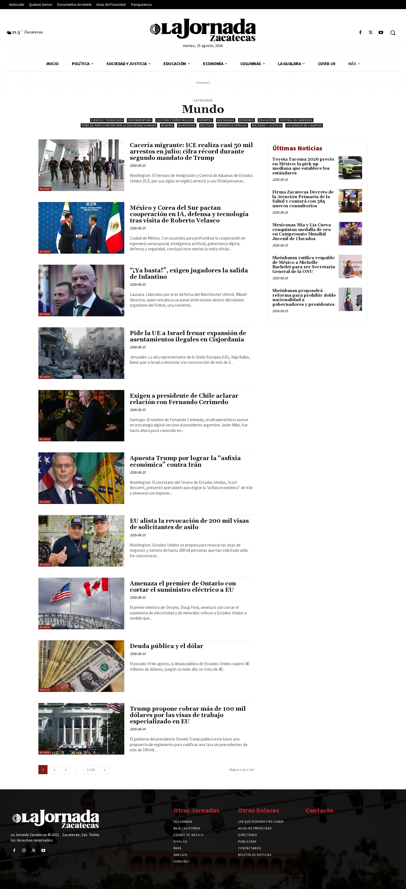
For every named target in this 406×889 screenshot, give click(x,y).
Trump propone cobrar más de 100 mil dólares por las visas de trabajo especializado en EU (188, 715)
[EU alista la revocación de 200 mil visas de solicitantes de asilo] (81, 541)
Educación (267, 120)
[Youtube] (381, 32)
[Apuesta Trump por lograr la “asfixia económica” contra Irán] (81, 478)
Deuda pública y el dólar (166, 646)
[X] (371, 32)
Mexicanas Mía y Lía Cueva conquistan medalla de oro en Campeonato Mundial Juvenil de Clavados (301, 232)
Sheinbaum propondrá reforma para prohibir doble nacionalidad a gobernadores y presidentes (304, 297)
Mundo (44, 189)
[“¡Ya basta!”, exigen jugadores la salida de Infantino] (81, 290)
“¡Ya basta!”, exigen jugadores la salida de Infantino (189, 274)
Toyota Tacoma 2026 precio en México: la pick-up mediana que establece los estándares (303, 166)
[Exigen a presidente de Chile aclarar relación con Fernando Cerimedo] (81, 416)
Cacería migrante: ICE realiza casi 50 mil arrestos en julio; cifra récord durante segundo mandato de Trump (191, 152)
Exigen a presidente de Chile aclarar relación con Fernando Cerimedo (184, 399)
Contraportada (139, 120)
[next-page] (104, 769)
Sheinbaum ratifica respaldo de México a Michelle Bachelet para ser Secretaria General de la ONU (303, 264)
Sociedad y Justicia (266, 125)
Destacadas (225, 120)
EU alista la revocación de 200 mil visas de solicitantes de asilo (189, 524)
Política (206, 125)
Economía (246, 120)
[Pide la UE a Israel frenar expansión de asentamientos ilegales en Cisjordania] (81, 353)
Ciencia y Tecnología (107, 120)
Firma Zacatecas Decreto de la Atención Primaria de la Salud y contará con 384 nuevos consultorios (303, 199)
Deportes (205, 120)
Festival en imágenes (296, 120)
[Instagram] (23, 850)
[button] (392, 32)
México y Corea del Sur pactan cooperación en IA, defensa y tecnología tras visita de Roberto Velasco (189, 214)
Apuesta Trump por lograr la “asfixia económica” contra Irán (185, 461)
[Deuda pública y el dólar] (81, 666)
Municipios (186, 125)
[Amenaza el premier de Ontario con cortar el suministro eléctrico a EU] (81, 603)
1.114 (90, 770)
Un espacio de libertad (304, 125)
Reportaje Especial (232, 125)
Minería (167, 125)
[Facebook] (360, 32)
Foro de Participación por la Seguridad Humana (119, 125)
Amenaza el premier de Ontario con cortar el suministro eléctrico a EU (183, 587)
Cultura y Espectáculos (174, 120)
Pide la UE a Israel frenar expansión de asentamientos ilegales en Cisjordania (188, 336)
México (44, 690)
